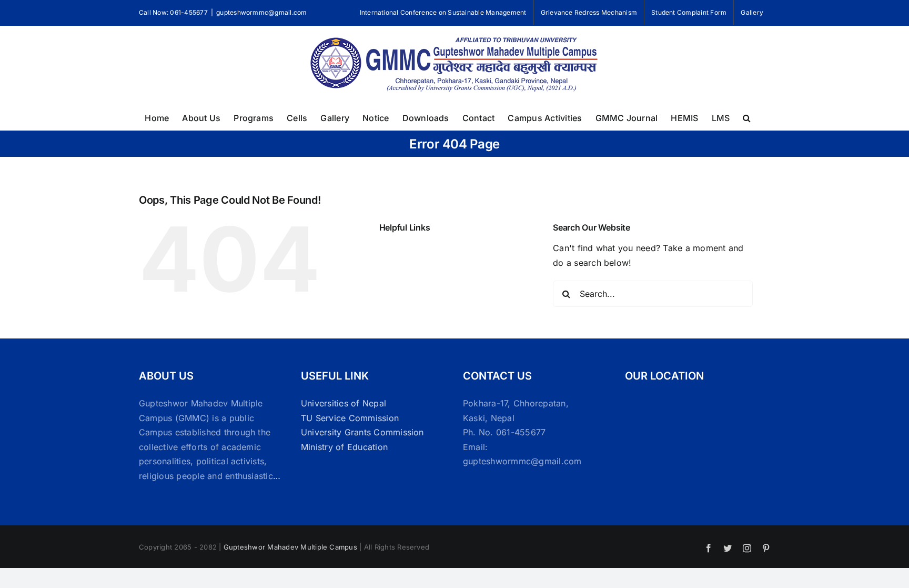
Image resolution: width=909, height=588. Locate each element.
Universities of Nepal (343, 403)
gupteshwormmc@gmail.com (261, 12)
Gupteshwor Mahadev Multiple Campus (290, 547)
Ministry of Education (344, 447)
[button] (747, 117)
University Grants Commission (362, 432)
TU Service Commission (350, 418)
